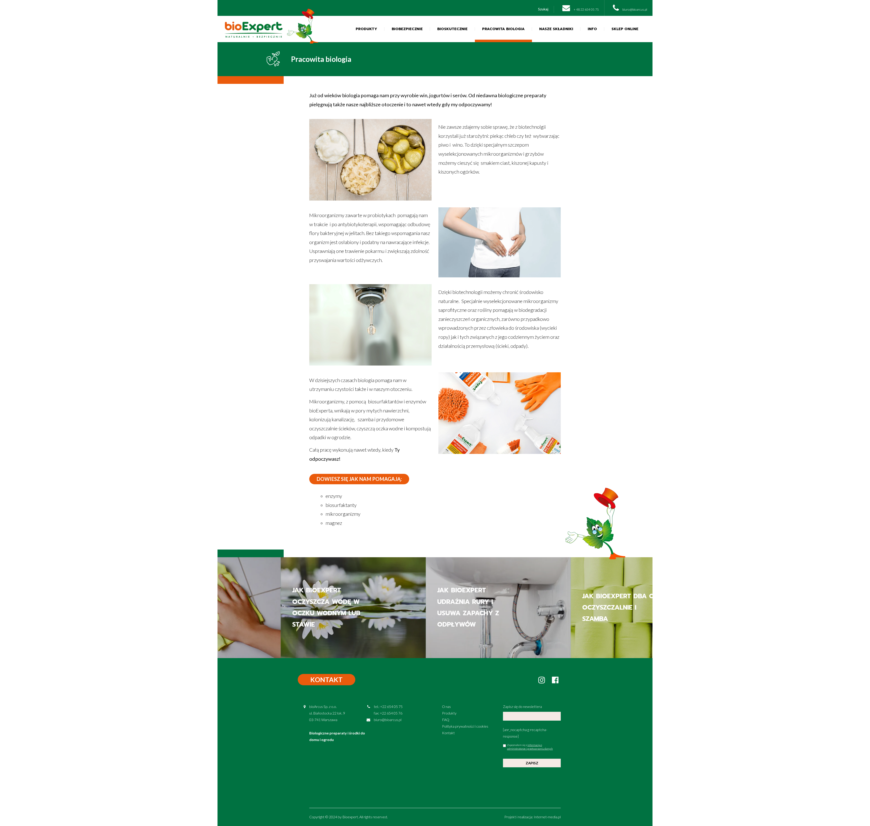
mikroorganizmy (343, 514)
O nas (446, 706)
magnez (334, 523)
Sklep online (624, 29)
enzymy (334, 496)
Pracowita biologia (503, 29)
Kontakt (448, 733)
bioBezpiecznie (407, 29)
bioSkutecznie (452, 29)
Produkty (366, 29)
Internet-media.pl (547, 817)
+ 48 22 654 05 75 (586, 9)
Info (592, 29)
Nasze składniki (556, 29)
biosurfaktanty (341, 505)
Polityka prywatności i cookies (465, 726)
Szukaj (543, 9)
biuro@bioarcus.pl (634, 9)
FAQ (445, 719)
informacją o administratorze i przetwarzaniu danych (530, 746)
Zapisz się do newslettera (522, 706)
